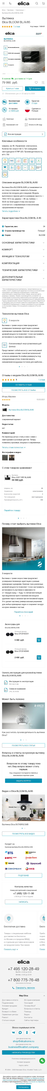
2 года (34, 103)
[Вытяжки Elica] (23, 3)
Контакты (28, 1017)
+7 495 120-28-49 (23, 969)
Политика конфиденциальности (23, 1059)
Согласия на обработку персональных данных (30, 1082)
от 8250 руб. (14, 111)
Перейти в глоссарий (23, 612)
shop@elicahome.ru (23, 1041)
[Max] (20, 1032)
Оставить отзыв (23, 385)
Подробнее (23, 875)
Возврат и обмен (9, 1012)
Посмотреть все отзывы (23, 390)
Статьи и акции (8, 1020)
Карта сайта (23, 1065)
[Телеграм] (33, 1032)
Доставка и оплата (10, 1000)
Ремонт (5, 1017)
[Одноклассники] (26, 1032)
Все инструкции (14, 134)
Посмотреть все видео (23, 834)
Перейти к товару (12, 510)
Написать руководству (23, 1053)
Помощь (27, 1012)
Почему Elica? (30, 1006)
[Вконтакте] (13, 1032)
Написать (23, 902)
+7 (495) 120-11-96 (23, 893)
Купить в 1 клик (12, 89)
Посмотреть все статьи (23, 745)
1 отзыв (16, 26)
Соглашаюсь (23, 1087)
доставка (13, 103)
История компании (32, 1000)
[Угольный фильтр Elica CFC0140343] (10, 652)
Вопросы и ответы (32, 1009)
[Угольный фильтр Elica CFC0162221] (10, 634)
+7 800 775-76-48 (23, 980)
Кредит (5, 1009)
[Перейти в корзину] (43, 3)
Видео (27, 1014)
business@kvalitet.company (23, 1047)
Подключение (7, 1003)
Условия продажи (9, 1006)
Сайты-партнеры (31, 1020)
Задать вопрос (23, 781)
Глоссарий (28, 1003)
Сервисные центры (10, 1014)
